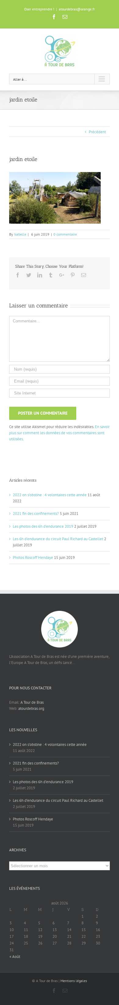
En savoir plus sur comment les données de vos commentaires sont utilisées (59, 433)
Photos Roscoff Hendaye (33, 557)
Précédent (97, 131)
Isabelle (20, 234)
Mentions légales (73, 980)
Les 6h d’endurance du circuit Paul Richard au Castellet (58, 538)
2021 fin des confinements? (36, 513)
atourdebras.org (31, 708)
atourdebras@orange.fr (77, 9)
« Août (14, 956)
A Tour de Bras (32, 702)
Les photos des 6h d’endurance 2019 (43, 526)
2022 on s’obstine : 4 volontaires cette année (50, 494)
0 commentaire (65, 234)
